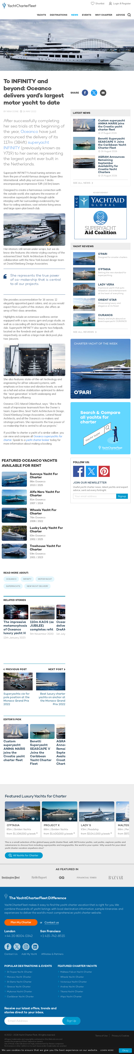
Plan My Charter (21, 922)
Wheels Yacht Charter (72, 976)
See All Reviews (83, 331)
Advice (120, 14)
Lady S (86, 825)
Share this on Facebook (85, 93)
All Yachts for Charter (25, 855)
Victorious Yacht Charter (73, 981)
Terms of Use (101, 1035)
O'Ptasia (13, 825)
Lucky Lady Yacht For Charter (46, 529)
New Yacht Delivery (37, 586)
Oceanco (29, 131)
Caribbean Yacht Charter (20, 996)
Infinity (27, 579)
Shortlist (99, 3)
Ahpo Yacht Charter (71, 996)
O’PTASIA (104, 269)
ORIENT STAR (107, 299)
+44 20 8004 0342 (18, 936)
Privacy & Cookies (120, 1035)
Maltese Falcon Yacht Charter (76, 971)
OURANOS (105, 315)
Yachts (41, 14)
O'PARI (102, 253)
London (9, 931)
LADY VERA (106, 284)
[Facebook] (78, 471)
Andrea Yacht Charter (72, 986)
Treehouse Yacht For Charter (45, 547)
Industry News (26, 22)
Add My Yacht (29, 954)
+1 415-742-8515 (52, 936)
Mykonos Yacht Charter (19, 991)
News (74, 14)
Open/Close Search (129, 15)
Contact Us (10, 954)
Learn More (107, 1050)
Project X (52, 825)
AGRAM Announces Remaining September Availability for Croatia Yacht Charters (111, 164)
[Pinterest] (104, 471)
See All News (81, 182)
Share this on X (94, 93)
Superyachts (13, 586)
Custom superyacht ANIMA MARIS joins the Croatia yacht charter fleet (111, 125)
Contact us (51, 922)
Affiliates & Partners (52, 954)
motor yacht (45, 579)
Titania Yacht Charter (71, 991)
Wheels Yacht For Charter (43, 511)
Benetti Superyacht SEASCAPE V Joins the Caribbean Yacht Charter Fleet (112, 143)
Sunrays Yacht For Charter (44, 475)
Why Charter (103, 14)
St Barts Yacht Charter (19, 981)
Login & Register (122, 3)
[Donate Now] (100, 217)
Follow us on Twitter (16, 946)
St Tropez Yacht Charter (19, 971)
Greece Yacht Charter (19, 986)
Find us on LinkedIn (35, 946)
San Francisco (50, 931)
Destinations (58, 14)
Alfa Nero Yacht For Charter (45, 493)
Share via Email (103, 93)
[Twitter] (91, 471)
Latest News (81, 112)
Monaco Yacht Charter (19, 976)
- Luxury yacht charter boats (19, 6)
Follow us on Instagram (26, 946)
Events (86, 14)
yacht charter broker (37, 440)
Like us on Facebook (7, 946)
